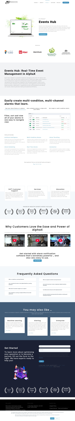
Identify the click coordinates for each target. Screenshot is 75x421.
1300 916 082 (34, 407)
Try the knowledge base (52, 366)
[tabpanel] (37, 122)
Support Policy (53, 405)
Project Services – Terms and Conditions (59, 408)
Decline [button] (57, 418)
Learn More (7, 330)
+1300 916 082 (38, 164)
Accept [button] (52, 418)
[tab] (15, 108)
